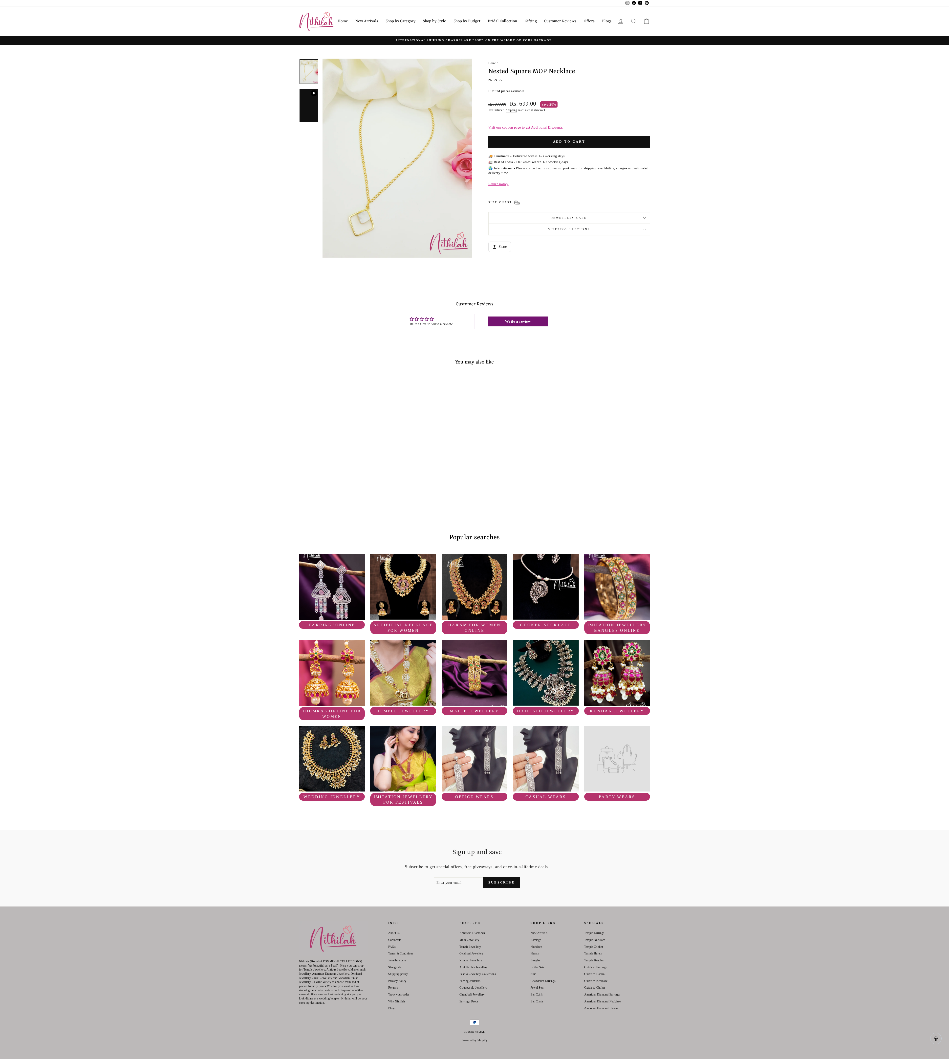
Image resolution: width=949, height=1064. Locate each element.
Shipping (511, 110)
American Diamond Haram (601, 1008)
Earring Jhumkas (469, 981)
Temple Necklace (594, 940)
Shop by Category (400, 21)
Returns (393, 987)
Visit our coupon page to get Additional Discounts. (525, 127)
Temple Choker (593, 947)
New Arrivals (366, 21)
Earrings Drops (469, 1001)
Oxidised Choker (594, 987)
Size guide (394, 967)
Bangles (535, 960)
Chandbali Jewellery (472, 994)
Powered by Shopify (474, 1040)
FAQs (392, 947)
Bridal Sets (537, 967)
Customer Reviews (560, 21)
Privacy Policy (397, 981)
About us (394, 933)
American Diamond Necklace (602, 1001)
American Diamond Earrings (602, 994)
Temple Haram (593, 953)
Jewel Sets (537, 987)
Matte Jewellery (469, 940)
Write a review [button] (518, 321)
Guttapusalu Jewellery (473, 987)
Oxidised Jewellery (471, 953)
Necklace (536, 947)
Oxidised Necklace (596, 981)
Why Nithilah (396, 1001)
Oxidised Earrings (595, 967)
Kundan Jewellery (470, 960)
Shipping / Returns (569, 229)
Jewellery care (569, 217)
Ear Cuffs (537, 994)
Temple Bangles (594, 960)
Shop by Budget (466, 21)
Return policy (498, 184)
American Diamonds (472, 933)
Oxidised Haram (594, 974)
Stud (533, 974)
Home (343, 21)
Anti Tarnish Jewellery (473, 967)
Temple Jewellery (470, 947)
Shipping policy (398, 974)
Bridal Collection (502, 21)
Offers (589, 21)
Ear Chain (537, 1001)
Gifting (531, 21)
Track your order (399, 994)
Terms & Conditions (400, 953)
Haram (535, 953)
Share (502, 247)
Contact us (395, 940)
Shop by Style (434, 21)
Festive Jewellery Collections (477, 974)
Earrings (536, 940)
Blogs (606, 21)
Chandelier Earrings (543, 981)
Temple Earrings (594, 933)
